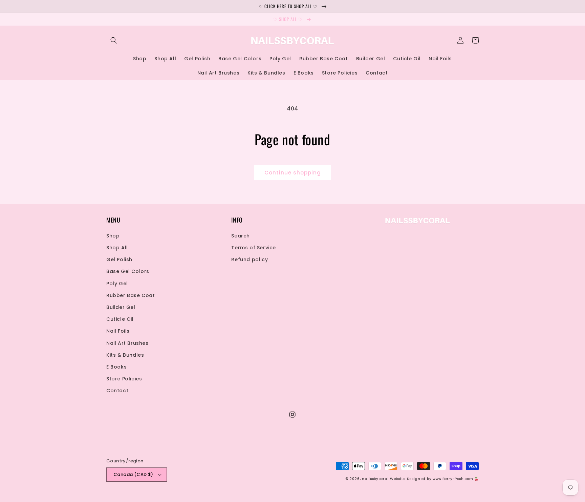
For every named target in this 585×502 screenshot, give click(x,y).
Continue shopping (292, 172)
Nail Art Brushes (127, 343)
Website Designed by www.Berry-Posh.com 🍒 (434, 478)
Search (240, 235)
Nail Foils (118, 331)
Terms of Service (253, 247)
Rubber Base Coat (130, 295)
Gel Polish (119, 259)
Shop (113, 235)
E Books (116, 366)
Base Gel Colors (127, 271)
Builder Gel (120, 307)
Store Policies (124, 378)
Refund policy (249, 259)
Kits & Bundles (125, 355)
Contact (117, 390)
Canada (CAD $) (133, 474)
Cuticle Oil (120, 319)
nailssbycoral (375, 478)
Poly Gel (117, 283)
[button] (113, 40)
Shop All (117, 247)
